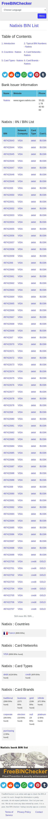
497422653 (8, 215)
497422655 (8, 229)
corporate (7, 714)
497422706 (8, 602)
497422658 (8, 249)
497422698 (8, 548)
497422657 (8, 242)
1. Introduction (8, 43)
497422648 (8, 174)
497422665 (8, 303)
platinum (42, 714)
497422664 (8, 297)
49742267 (8, 337)
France (11, 633)
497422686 (8, 460)
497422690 (8, 493)
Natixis (6, 100)
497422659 (8, 256)
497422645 (8, 154)
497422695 (8, 527)
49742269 (8, 487)
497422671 (8, 351)
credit (33, 561)
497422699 (8, 555)
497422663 (8, 290)
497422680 (8, 419)
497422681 (8, 426)
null (31, 714)
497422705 (8, 595)
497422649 (8, 181)
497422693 (8, 514)
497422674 (8, 371)
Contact (39, 812)
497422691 (8, 500)
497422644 (8, 147)
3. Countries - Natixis (11, 52)
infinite (41, 698)
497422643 (8, 140)
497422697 (8, 541)
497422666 (8, 310)
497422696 (8, 534)
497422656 (8, 236)
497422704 (8, 589)
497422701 (8, 568)
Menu (42, 16)
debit (33, 140)
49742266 (8, 263)
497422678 (8, 398)
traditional (8, 698)
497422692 (8, 507)
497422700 (8, 561)
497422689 (8, 480)
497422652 (8, 208)
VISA (20, 140)
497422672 (8, 358)
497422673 (8, 365)
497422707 (8, 609)
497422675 (8, 378)
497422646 (8, 161)
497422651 (8, 202)
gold (31, 698)
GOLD (43, 561)
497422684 (8, 446)
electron (21, 714)
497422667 (8, 317)
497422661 (8, 276)
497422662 (8, 283)
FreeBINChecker (17, 3)
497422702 (8, 575)
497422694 (8, 521)
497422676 (8, 385)
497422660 (8, 269)
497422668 (8, 324)
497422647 (8, 168)
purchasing (8, 731)
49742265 (8, 188)
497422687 (8, 466)
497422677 (8, 392)
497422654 (8, 222)
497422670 (8, 344)
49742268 (8, 412)
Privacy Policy (24, 812)
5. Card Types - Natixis (12, 60)
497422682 (8, 432)
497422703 (8, 582)
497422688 (8, 473)
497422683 (8, 439)
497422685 (8, 453)
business (21, 698)
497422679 (8, 405)
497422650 (8, 195)
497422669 (8, 331)
